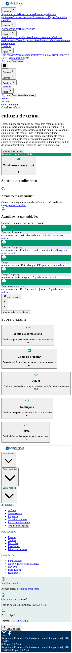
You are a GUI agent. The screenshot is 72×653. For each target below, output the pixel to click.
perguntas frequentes (28, 588)
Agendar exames (10, 14)
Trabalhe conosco (17, 519)
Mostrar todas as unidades (15, 312)
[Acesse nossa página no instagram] (4, 635)
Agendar (6, 61)
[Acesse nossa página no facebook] (9, 635)
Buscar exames (27, 14)
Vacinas (6, 25)
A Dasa (12, 510)
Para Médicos (15, 560)
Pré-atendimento (20, 57)
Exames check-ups (22, 17)
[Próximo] (4, 307)
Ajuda (5, 51)
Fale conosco (8, 54)
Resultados (17, 61)
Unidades (6, 46)
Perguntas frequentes (26, 54)
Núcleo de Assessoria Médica (23, 563)
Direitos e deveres (17, 549)
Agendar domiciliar (16, 205)
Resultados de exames (23, 95)
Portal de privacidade (19, 522)
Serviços (7, 34)
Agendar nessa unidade (52, 265)
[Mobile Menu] (4, 66)
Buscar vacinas (27, 28)
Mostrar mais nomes (13, 151)
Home (4, 98)
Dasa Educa (14, 569)
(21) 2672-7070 (37, 604)
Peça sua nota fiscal (47, 54)
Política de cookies (18, 526)
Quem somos (15, 513)
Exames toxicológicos (44, 17)
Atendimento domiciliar (13, 37)
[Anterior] (4, 302)
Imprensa (13, 516)
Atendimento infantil (45, 40)
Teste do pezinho (25, 40)
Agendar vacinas (10, 28)
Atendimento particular (38, 37)
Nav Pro (12, 566)
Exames (7, 11)
